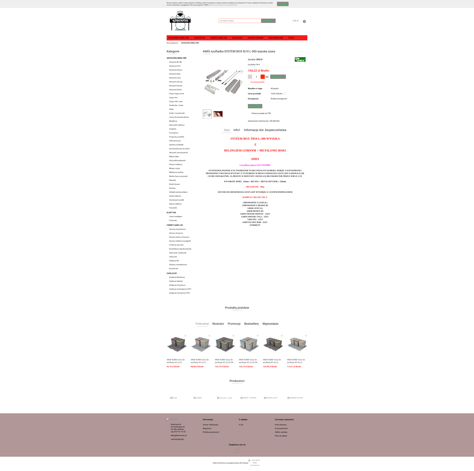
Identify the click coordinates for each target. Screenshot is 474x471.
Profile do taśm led (176, 245)
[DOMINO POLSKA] (272, 398)
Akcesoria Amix (175, 78)
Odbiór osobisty (281, 432)
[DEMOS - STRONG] (225, 398)
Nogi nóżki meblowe (177, 125)
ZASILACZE (172, 273)
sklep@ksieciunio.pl (179, 435)
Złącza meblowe (175, 204)
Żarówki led (173, 269)
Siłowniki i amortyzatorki (178, 153)
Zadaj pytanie (255, 106)
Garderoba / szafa (176, 105)
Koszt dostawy (280, 425)
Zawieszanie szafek (176, 200)
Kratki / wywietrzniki (177, 113)
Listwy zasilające (175, 216)
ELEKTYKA (172, 212)
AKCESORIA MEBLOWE (177, 58)
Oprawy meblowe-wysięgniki (180, 241)
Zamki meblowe (175, 196)
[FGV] (295, 398)
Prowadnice (174, 133)
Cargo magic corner (177, 94)
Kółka (171, 109)
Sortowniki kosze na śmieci (179, 149)
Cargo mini (173, 97)
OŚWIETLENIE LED (175, 225)
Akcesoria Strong (176, 82)
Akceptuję (283, 4)
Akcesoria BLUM (175, 62)
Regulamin (207, 428)
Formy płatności (281, 428)
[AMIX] (300, 59)
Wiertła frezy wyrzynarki (178, 176)
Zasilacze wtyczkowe (177, 285)
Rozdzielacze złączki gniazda (180, 249)
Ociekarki (172, 129)
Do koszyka (276, 77)
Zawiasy (172, 188)
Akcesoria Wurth (175, 90)
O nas (241, 425)
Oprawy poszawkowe (177, 229)
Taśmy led (173, 257)
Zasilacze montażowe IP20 (179, 293)
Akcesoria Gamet (176, 86)
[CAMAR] (178, 398)
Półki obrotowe (175, 141)
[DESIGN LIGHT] (248, 398)
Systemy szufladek (176, 145)
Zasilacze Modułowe (177, 277)
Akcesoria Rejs (175, 74)
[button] (208, 419)
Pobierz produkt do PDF (261, 113)
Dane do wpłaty (281, 436)
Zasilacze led (174, 261)
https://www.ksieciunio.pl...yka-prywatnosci (223, 5)
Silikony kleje (174, 156)
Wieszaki (172, 180)
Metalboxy (173, 121)
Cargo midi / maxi (176, 101)
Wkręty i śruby (174, 168)
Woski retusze (174, 184)
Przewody (173, 220)
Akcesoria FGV (175, 66)
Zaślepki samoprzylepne (178, 192)
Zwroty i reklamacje (210, 425)
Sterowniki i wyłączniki (177, 253)
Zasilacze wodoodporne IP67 (180, 289)
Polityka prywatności (211, 432)
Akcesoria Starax (175, 70)
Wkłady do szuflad (176, 172)
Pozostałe (173, 208)
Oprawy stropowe (176, 233)
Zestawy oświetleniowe (178, 265)
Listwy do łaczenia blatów (179, 117)
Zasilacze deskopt (176, 281)
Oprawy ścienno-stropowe (179, 237)
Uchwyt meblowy (176, 164)
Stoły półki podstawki (177, 160)
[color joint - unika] (202, 398)
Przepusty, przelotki (176, 137)
